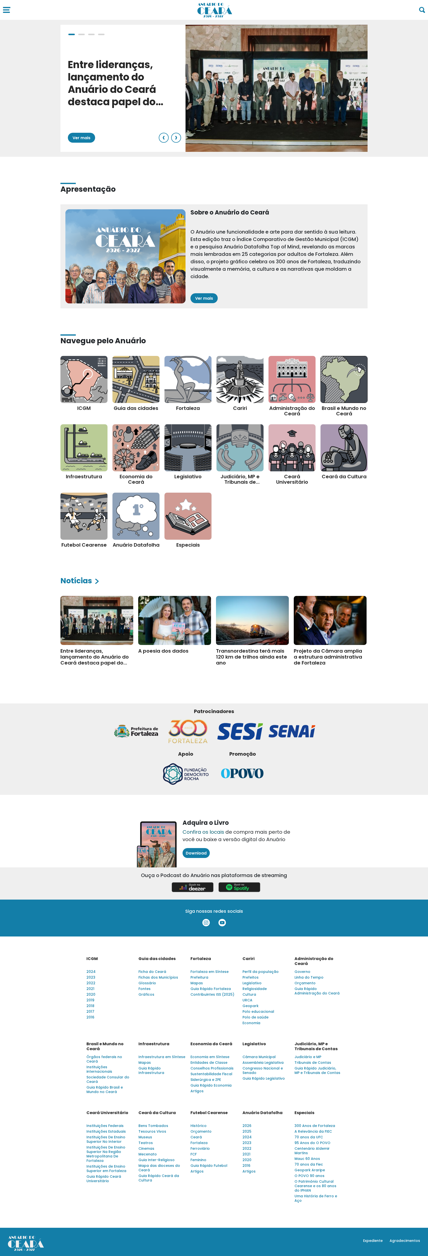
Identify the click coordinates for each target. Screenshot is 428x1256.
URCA (247, 1000)
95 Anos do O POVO (312, 1143)
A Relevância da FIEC (313, 1131)
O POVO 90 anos (309, 1176)
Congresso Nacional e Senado (262, 1070)
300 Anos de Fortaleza (314, 1125)
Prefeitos (250, 977)
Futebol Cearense (209, 1112)
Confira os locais (203, 831)
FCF (193, 1154)
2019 (90, 1000)
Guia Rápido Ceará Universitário (103, 1178)
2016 (90, 1017)
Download (196, 853)
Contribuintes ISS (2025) (212, 994)
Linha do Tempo (308, 977)
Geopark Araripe (309, 1170)
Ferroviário (200, 1148)
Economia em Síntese (209, 1057)
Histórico (198, 1125)
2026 (246, 1125)
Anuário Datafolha (262, 1112)
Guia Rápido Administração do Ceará (317, 991)
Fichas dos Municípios (158, 977)
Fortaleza (200, 958)
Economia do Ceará (211, 1044)
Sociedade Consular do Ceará (107, 1079)
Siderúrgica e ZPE (205, 1079)
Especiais (304, 1112)
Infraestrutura (153, 1044)
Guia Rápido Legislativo (263, 1078)
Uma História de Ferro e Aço (315, 1198)
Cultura (249, 994)
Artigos (197, 1091)
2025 (246, 1131)
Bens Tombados (153, 1125)
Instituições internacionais (99, 1069)
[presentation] (164, 138)
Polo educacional (258, 1011)
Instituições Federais (105, 1125)
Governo (302, 971)
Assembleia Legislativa (263, 1062)
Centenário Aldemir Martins (312, 1150)
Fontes (144, 989)
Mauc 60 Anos (307, 1158)
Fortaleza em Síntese (209, 971)
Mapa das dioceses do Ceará (159, 1167)
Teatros (145, 1143)
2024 (91, 971)
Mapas (196, 983)
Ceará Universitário (107, 1112)
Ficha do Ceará (152, 971)
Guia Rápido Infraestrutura (151, 1070)
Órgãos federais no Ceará (104, 1059)
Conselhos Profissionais (212, 1068)
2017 (90, 1011)
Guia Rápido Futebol (208, 1165)
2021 (90, 989)
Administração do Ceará (313, 961)
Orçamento (305, 983)
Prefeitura (199, 977)
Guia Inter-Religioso (156, 1160)
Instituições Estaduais (106, 1131)
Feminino (198, 1160)
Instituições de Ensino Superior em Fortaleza (106, 1168)
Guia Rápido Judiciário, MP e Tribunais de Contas (317, 1070)
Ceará (196, 1137)
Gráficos (146, 994)
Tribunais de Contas (312, 1062)
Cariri (248, 958)
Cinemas (146, 1148)
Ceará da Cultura (157, 1112)
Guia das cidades (157, 958)
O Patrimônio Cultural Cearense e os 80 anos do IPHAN (315, 1186)
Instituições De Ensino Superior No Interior (105, 1139)
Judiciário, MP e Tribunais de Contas (316, 1046)
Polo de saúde (255, 1017)
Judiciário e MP (307, 1057)
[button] (72, 34)
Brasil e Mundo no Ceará (105, 1046)
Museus (145, 1137)
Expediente (373, 1240)
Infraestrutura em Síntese (161, 1057)
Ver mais (81, 138)
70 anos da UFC (308, 1137)
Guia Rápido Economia (211, 1085)
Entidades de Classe (208, 1062)
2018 (90, 1006)
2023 (90, 977)
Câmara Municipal (259, 1057)
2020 (90, 994)
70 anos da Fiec (308, 1164)
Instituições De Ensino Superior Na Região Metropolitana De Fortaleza (105, 1154)
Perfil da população (260, 971)
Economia (251, 1023)
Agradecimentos (405, 1240)
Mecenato (147, 1154)
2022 (90, 983)
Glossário (147, 983)
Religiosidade (254, 989)
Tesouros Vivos (152, 1131)
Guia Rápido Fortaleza (210, 989)
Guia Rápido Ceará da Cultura (158, 1178)
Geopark (250, 1006)
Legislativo (252, 983)
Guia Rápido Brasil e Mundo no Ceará (104, 1089)
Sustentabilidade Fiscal (211, 1074)
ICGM (92, 958)
